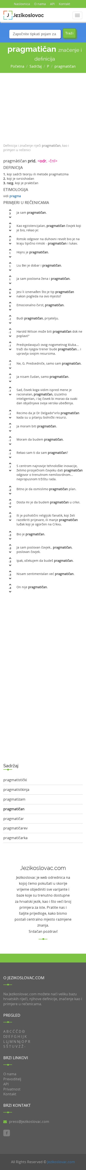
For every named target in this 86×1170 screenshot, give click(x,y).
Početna (17, 66)
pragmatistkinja (16, 789)
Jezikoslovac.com (61, 1161)
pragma (15, 196)
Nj (19, 1041)
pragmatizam (14, 799)
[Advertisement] (43, 107)
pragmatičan (65, 66)
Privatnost (12, 1089)
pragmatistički (15, 779)
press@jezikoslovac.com (29, 1121)
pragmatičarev (15, 828)
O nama (40, 4)
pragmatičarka (15, 837)
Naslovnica (22, 4)
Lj (7, 1041)
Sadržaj (36, 66)
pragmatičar (13, 818)
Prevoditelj (12, 1079)
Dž (5, 1036)
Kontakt (64, 4)
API (52, 4)
